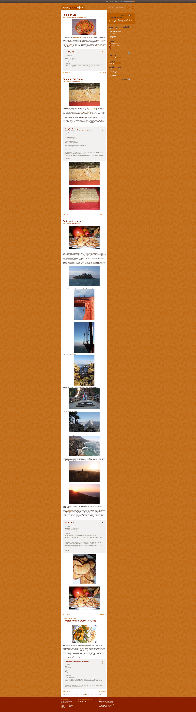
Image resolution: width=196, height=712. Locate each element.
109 (100, 694)
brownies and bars (102, 702)
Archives (117, 1)
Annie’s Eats (69, 44)
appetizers (79, 17)
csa (78, 623)
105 (88, 694)
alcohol (100, 701)
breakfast (111, 701)
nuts (100, 707)
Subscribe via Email (115, 45)
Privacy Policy (71, 705)
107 (93, 694)
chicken (111, 702)
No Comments (103, 691)
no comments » (74, 623)
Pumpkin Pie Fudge (73, 79)
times (77, 37)
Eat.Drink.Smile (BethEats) (115, 68)
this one (94, 44)
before (80, 37)
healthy (101, 706)
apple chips (98, 45)
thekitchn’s (69, 511)
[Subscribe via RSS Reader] (127, 7)
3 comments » (74, 81)
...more (128, 21)
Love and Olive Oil (113, 71)
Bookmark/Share (67, 72)
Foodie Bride (83, 130)
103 (84, 694)
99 (74, 694)
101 (79, 694)
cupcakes (101, 705)
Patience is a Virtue (73, 221)
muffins (112, 706)
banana (108, 701)
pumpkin (84, 17)
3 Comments (103, 214)
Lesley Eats (112, 70)
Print (102, 52)
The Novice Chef (113, 75)
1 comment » (74, 17)
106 (91, 694)
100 (77, 694)
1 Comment (104, 72)
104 (86, 694)
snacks (78, 223)
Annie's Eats (72, 52)
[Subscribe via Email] (132, 7)
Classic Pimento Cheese (114, 28)
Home (102, 1)
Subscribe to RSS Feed (115, 43)
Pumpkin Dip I (70, 15)
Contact (111, 1)
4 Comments (103, 614)
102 (81, 694)
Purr (65, 703)
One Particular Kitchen (114, 72)
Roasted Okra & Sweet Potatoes (79, 621)
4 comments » (74, 223)
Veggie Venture (79, 52)
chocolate (102, 704)
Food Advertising (124, 15)
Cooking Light (112, 704)
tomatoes (106, 707)
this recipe (90, 109)
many (75, 37)
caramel (108, 702)
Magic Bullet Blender (106, 706)
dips (82, 17)
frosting (110, 705)
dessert (78, 81)
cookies (106, 704)
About (107, 1)
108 (96, 694)
